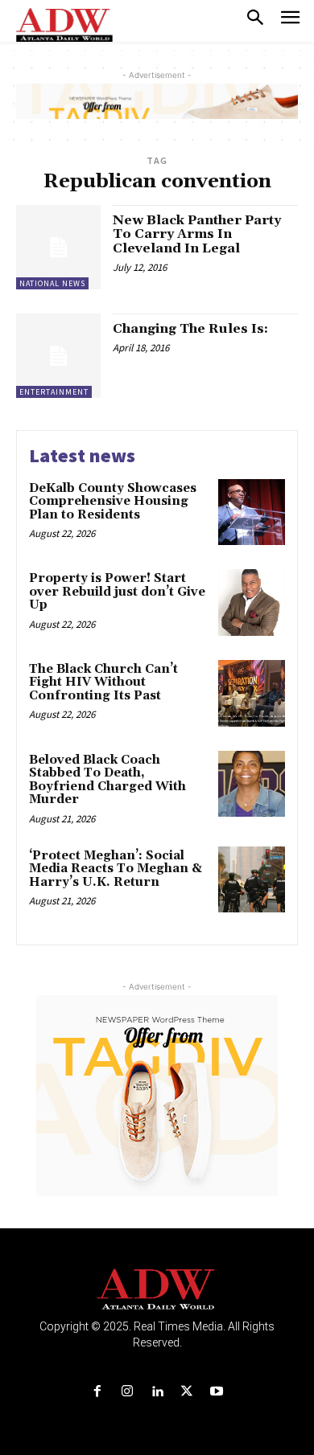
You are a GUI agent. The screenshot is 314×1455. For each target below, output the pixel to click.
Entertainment (54, 392)
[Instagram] (127, 1392)
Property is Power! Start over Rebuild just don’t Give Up (117, 592)
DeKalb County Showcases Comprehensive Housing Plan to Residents (112, 502)
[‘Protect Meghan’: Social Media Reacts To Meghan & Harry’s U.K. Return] (251, 879)
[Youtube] (217, 1392)
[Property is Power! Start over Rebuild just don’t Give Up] (251, 602)
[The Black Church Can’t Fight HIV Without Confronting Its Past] (251, 693)
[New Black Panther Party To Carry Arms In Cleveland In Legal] (58, 247)
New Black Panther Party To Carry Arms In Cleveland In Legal (197, 234)
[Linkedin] (156, 1392)
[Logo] (157, 1290)
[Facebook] (97, 1392)
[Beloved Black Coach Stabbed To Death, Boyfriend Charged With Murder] (251, 784)
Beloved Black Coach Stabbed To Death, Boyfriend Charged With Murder (107, 780)
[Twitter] (187, 1392)
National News (52, 283)
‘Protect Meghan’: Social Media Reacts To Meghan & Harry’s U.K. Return (115, 869)
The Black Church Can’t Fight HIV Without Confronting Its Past (103, 682)
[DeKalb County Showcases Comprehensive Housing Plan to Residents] (251, 512)
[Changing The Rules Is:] (58, 356)
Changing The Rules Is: (190, 329)
